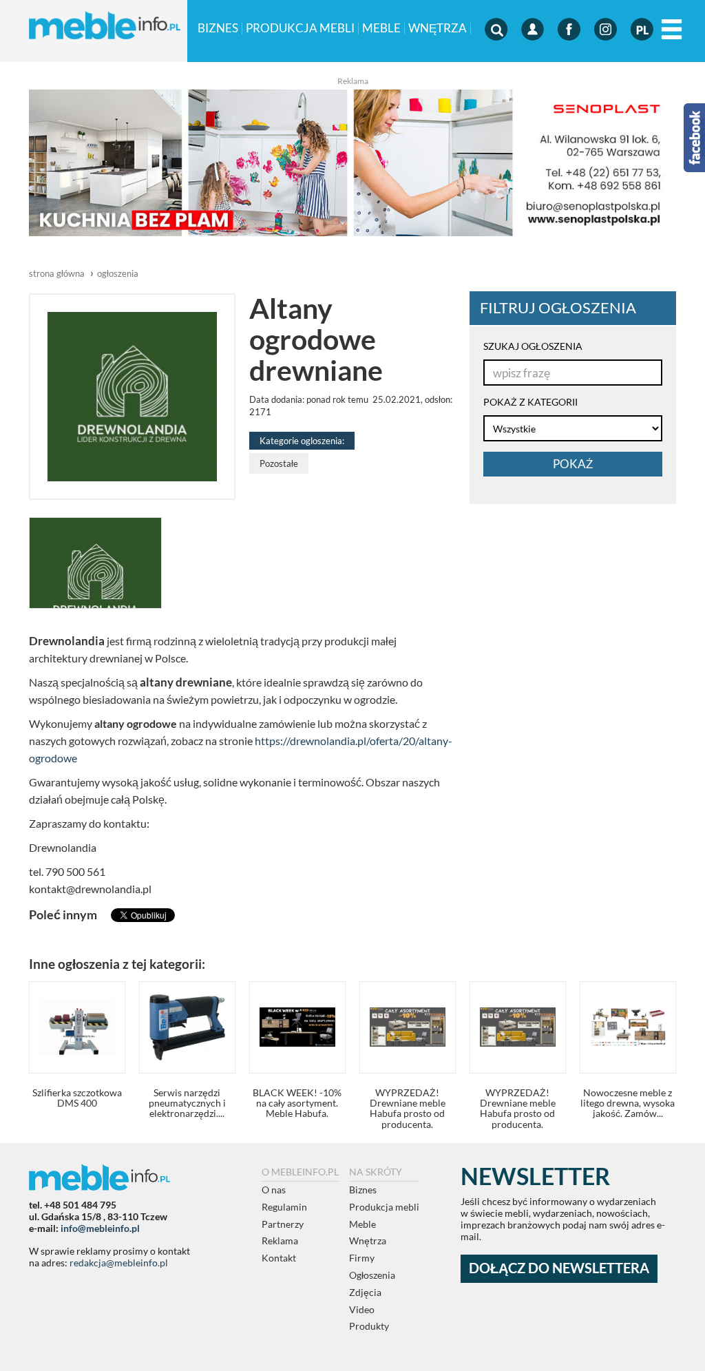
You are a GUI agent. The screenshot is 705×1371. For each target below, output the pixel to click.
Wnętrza (437, 28)
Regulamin (284, 1207)
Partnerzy (283, 1224)
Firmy (362, 1258)
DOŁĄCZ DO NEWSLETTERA (559, 1268)
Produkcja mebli (300, 28)
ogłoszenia (117, 273)
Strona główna (57, 273)
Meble (381, 28)
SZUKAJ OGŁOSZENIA (532, 346)
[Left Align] (672, 30)
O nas (274, 1189)
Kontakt (279, 1258)
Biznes (218, 28)
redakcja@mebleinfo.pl (119, 1262)
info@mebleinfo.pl (100, 1228)
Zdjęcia (365, 1292)
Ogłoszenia (372, 1275)
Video (362, 1309)
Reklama (280, 1240)
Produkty (369, 1326)
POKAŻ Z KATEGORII (530, 402)
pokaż (573, 464)
